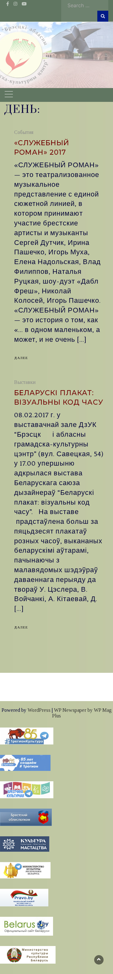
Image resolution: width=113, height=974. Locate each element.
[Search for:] (86, 5)
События (23, 132)
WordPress (39, 710)
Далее (21, 358)
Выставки (24, 382)
